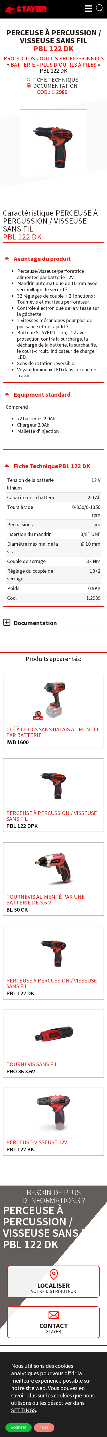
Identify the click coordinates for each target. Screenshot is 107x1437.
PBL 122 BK (20, 1149)
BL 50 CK (17, 909)
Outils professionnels (72, 58)
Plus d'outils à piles (68, 64)
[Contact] (54, 1315)
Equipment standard (42, 394)
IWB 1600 (17, 742)
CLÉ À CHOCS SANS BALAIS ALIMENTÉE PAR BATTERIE (53, 732)
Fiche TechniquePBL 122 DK (52, 466)
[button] (53, 259)
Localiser (53, 1285)
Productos (19, 58)
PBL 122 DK (20, 993)
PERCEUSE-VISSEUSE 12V (36, 1142)
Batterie (23, 64)
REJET (44, 1427)
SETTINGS (23, 1410)
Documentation (35, 623)
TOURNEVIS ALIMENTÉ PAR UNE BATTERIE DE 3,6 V (45, 899)
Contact (53, 1325)
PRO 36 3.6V (20, 1071)
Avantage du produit (42, 259)
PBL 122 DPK (22, 825)
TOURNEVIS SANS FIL (32, 1064)
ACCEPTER (18, 1427)
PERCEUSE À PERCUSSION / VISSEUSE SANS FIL (51, 815)
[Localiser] (53, 1274)
